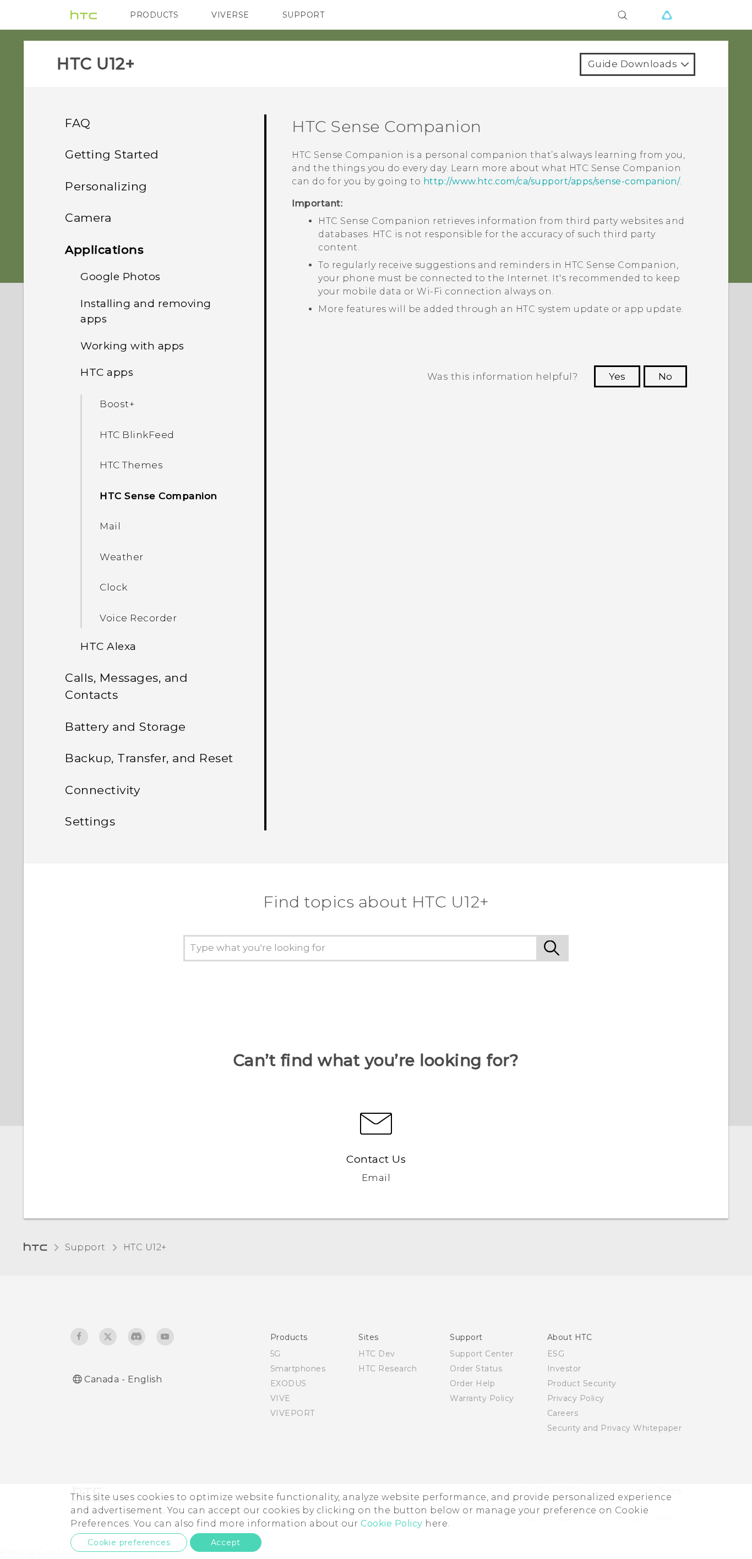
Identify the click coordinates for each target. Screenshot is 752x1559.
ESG (556, 1354)
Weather (122, 556)
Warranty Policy (482, 1398)
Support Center (481, 1354)
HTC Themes (131, 465)
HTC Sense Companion (158, 495)
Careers (563, 1413)
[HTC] (83, 14)
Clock (114, 587)
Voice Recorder (138, 617)
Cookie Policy (392, 1523)
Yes (617, 376)
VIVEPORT (292, 1413)
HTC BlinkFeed (137, 434)
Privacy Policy (575, 1398)
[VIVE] (666, 15)
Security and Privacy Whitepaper (614, 1428)
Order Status (476, 1369)
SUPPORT (303, 15)
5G (275, 1354)
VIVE (280, 1398)
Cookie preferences (129, 1542)
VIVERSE (230, 15)
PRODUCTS (154, 15)
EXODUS (288, 1383)
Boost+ (117, 403)
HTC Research (387, 1369)
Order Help (472, 1383)
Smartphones (298, 1369)
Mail (110, 526)
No (665, 376)
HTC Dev (376, 1354)
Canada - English (123, 1379)
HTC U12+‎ (145, 1247)
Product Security (582, 1383)
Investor (564, 1369)
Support (85, 1247)
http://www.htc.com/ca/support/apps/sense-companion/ (551, 181)
